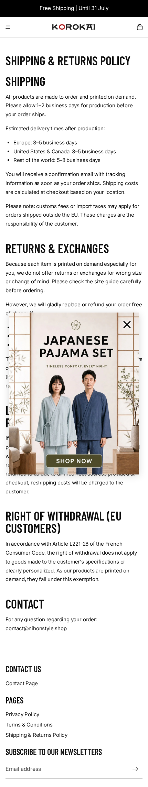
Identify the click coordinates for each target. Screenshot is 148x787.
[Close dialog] (127, 324)
